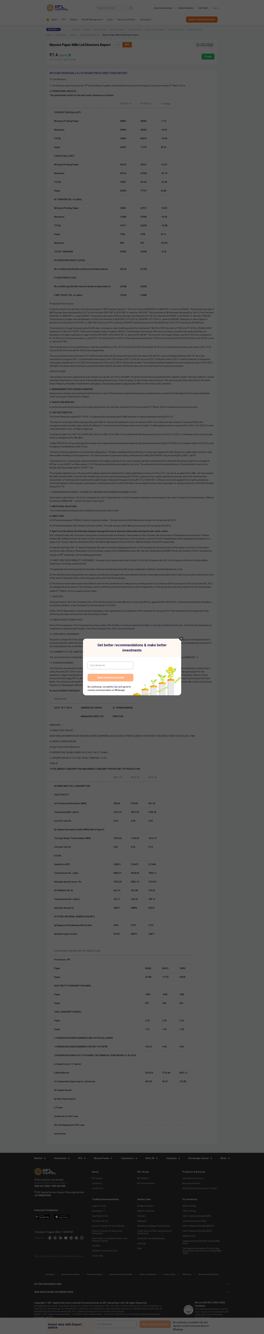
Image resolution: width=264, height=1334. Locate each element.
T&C (116, 687)
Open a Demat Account (110, 677)
